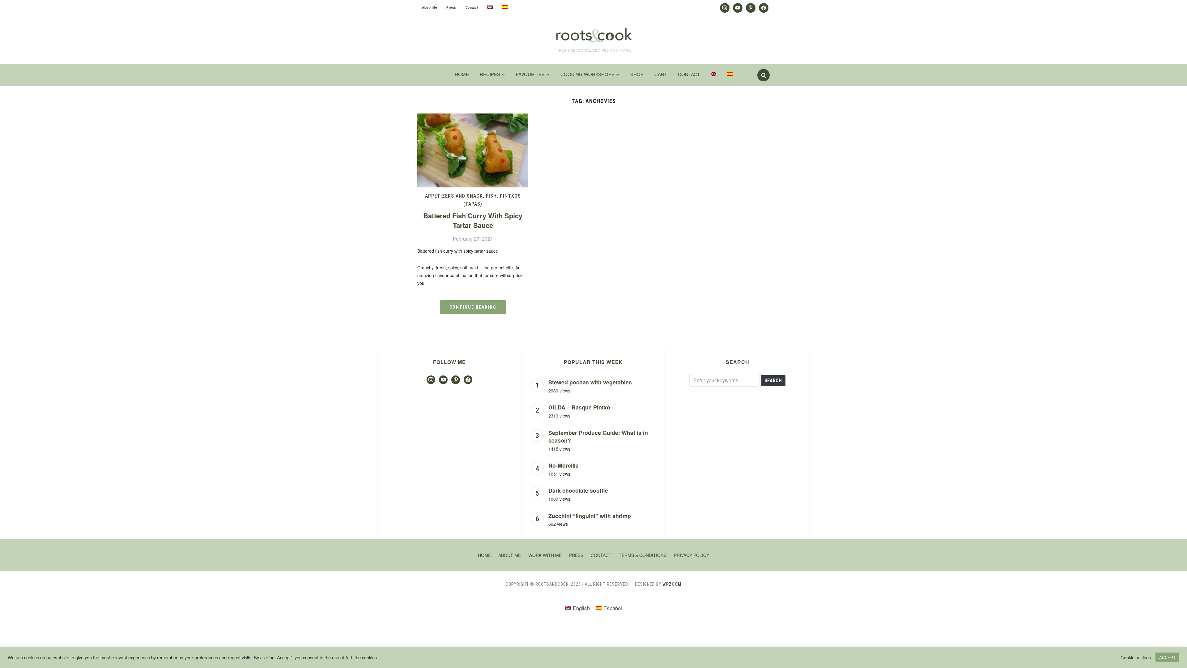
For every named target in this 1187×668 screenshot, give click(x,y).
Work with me (545, 555)
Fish (491, 196)
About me (429, 7)
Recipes (490, 74)
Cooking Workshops (587, 74)
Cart (660, 74)
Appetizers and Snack (454, 196)
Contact (472, 7)
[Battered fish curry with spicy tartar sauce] (472, 117)
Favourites (530, 74)
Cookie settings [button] (1136, 657)
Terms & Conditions (642, 555)
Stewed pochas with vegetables (590, 382)
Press (451, 7)
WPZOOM (672, 584)
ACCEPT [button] (1167, 657)
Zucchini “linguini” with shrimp (589, 516)
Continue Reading (472, 307)
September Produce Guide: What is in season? (598, 437)
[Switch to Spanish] (504, 7)
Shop (637, 74)
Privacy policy (691, 555)
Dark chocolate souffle (578, 490)
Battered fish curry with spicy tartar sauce (472, 220)
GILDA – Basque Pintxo (579, 407)
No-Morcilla (563, 465)
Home (462, 74)
